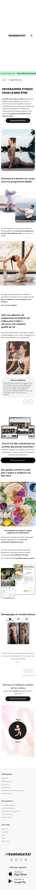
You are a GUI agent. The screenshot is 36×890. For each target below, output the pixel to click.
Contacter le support (8, 805)
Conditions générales (8, 808)
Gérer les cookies (7, 814)
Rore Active (5, 784)
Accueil (4, 80)
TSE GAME (4, 832)
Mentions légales (6, 817)
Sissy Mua (4, 829)
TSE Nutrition (5, 787)
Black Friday (5, 841)
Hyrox (3, 835)
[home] (16, 35)
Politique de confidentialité (10, 811)
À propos (4, 778)
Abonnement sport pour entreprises (13, 790)
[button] (25, 401)
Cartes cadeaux (6, 793)
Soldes (3, 838)
